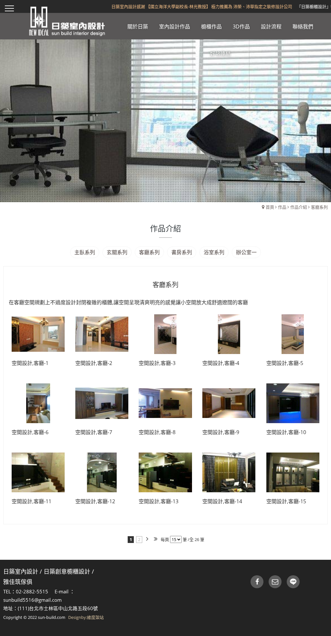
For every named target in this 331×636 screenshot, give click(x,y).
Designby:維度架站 (86, 617)
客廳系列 (319, 207)
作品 (282, 207)
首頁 (270, 207)
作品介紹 (298, 207)
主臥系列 (84, 252)
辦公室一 (246, 252)
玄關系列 (117, 252)
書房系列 (181, 252)
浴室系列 (214, 252)
